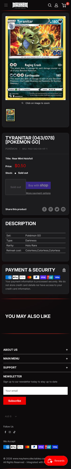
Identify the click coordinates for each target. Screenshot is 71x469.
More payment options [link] (38, 193)
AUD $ (8, 416)
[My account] (56, 5)
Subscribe (14, 400)
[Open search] (50, 5)
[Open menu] (6, 5)
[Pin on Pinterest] (50, 209)
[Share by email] (63, 209)
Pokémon (11, 148)
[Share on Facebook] (44, 209)
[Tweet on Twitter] (57, 209)
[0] (64, 5)
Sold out (15, 187)
